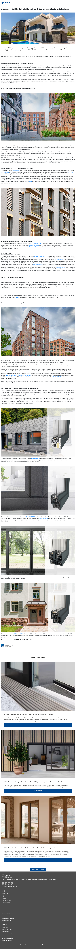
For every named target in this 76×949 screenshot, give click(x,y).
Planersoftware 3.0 (6, 936)
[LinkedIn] (12, 883)
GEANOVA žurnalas (6, 900)
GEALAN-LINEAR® (27, 375)
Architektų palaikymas (7, 929)
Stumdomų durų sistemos (8, 918)
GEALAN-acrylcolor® (37, 243)
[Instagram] (6, 883)
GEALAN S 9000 (16, 170)
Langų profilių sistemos (7, 913)
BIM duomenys (5, 931)
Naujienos (4, 898)
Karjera (3, 896)
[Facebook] (3, 883)
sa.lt (33, 639)
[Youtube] (9, 883)
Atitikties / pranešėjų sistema (40, 944)
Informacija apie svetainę (7, 944)
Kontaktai (4, 907)
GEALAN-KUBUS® (17, 375)
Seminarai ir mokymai (7, 933)
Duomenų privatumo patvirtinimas (23, 944)
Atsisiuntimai (5, 927)
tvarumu (17, 297)
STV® (30, 181)
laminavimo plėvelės (60, 267)
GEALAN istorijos (6, 902)
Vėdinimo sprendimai (6, 920)
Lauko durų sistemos (6, 916)
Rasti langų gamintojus (7, 940)
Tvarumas (4, 904)
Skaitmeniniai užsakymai (7, 938)
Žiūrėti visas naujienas (38, 869)
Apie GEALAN (5, 893)
